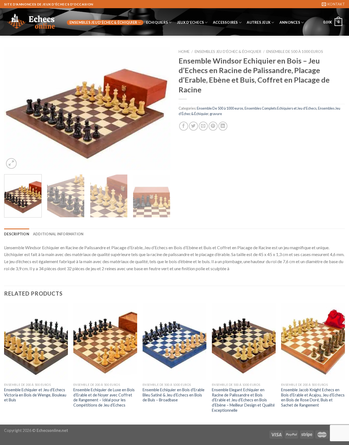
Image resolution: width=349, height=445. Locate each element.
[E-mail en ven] (203, 126)
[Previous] (14, 108)
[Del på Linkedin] (222, 126)
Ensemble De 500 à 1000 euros (294, 51)
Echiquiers (157, 22)
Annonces (289, 22)
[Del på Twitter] (193, 126)
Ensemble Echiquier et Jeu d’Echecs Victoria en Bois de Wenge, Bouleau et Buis (35, 394)
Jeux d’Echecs (190, 22)
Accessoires (225, 22)
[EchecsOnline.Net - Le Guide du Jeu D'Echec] (31, 22)
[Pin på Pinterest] (213, 126)
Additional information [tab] (58, 234)
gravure (216, 114)
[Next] (160, 108)
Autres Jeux (258, 22)
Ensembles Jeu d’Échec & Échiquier (103, 22)
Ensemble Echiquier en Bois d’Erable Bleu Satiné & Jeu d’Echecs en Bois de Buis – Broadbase (173, 394)
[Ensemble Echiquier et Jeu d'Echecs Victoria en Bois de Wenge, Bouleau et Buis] (36, 341)
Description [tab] (16, 234)
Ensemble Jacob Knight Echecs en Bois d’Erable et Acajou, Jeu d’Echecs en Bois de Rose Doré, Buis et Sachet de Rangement (313, 397)
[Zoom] (11, 163)
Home (184, 51)
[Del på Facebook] (183, 126)
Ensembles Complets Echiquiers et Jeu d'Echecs (281, 108)
